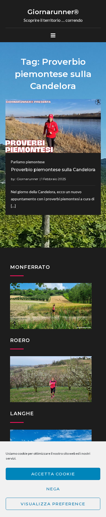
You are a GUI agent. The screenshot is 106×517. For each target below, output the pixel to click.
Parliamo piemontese (28, 162)
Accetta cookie (53, 473)
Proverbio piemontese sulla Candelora (53, 169)
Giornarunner (27, 179)
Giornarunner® (53, 12)
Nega (53, 488)
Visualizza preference (53, 503)
